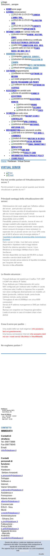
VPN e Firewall (30, 121)
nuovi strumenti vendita (30, 130)
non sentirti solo (23, 91)
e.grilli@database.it (10, 529)
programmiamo (22, 71)
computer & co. (22, 54)
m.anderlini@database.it (12, 538)
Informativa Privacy (20, 155)
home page (16, 9)
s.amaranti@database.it (12, 475)
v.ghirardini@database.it (12, 490)
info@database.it (8, 450)
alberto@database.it (10, 501)
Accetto (41, 554)
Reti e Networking (37, 65)
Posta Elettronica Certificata (25, 42)
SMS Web (25, 149)
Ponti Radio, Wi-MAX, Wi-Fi (25, 49)
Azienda (9, 12)
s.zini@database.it (9, 521)
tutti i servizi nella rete (29, 32)
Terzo (40, 110)
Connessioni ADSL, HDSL (32, 45)
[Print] (9, 173)
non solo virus (21, 113)
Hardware (10, 53)
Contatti (37, 26)
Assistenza (11, 90)
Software (10, 70)
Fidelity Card (30, 152)
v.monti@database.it (10, 513)
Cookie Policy (17, 158)
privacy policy (37, 155)
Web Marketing (13, 130)
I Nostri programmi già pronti (25, 80)
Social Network (34, 141)
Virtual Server (31, 68)
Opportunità (29, 28)
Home (8, 9)
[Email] (9, 175)
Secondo (37, 107)
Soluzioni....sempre (9, 4)
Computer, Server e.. (31, 56)
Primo (34, 104)
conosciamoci (19, 12)
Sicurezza (10, 113)
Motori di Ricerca (36, 138)
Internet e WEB (13, 31)
